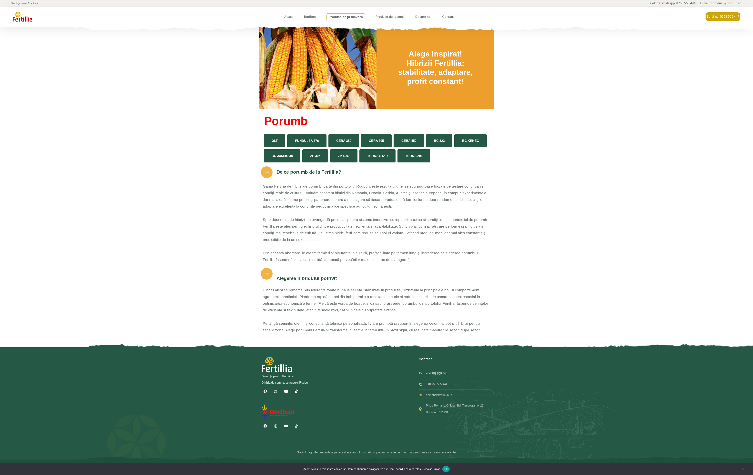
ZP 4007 (344, 156)
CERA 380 (343, 140)
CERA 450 (409, 140)
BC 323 (439, 140)
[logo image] (22, 17)
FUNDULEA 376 (307, 140)
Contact (448, 17)
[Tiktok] (296, 391)
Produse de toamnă (390, 17)
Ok (446, 468)
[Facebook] (265, 391)
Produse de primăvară (346, 17)
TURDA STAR (377, 156)
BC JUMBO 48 (282, 156)
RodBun (310, 17)
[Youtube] (286, 391)
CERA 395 (376, 140)
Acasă (288, 17)
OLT (275, 140)
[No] (742, 470)
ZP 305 (315, 156)
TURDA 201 (414, 156)
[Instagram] (275, 391)
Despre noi (423, 17)
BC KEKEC (470, 140)
